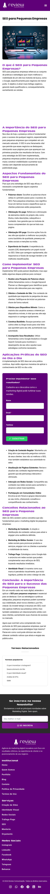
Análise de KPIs (12, 677)
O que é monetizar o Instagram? (19, 665)
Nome (8, 400)
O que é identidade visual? (16, 673)
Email (9, 413)
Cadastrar (16, 438)
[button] (46, 5)
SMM (9, 681)
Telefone (9, 425)
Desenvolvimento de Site (16, 669)
